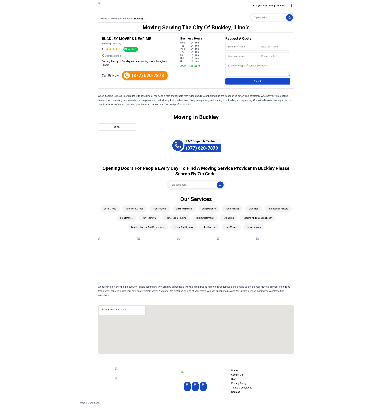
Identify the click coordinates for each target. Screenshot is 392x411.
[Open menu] (291, 5)
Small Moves (126, 218)
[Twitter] (195, 386)
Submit (258, 81)
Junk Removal (149, 218)
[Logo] (126, 5)
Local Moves (110, 208)
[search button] (289, 17)
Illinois (127, 18)
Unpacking (229, 218)
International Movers (278, 208)
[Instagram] (187, 386)
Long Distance (209, 208)
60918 (117, 127)
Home (103, 18)
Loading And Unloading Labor (258, 218)
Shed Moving (209, 227)
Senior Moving (254, 227)
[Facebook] (203, 386)
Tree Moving (231, 227)
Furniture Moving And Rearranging (147, 227)
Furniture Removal (205, 218)
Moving (115, 18)
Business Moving (184, 208)
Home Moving (232, 208)
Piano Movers (159, 208)
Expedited (253, 208)
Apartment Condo (134, 208)
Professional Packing (176, 218)
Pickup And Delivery (183, 227)
